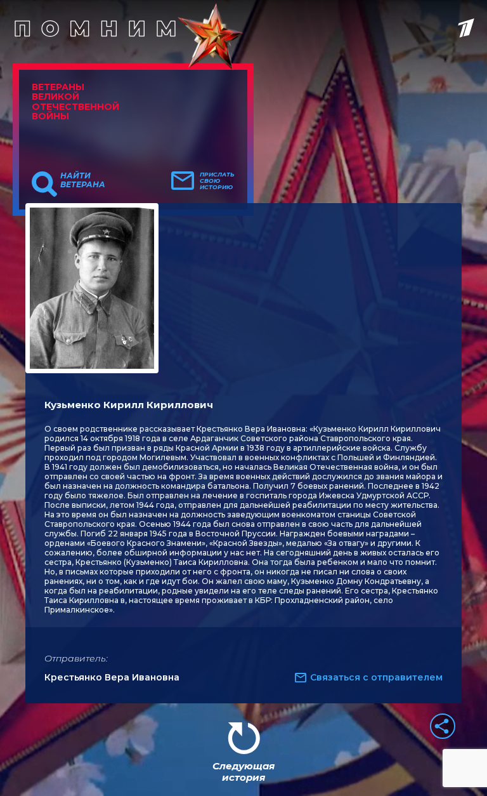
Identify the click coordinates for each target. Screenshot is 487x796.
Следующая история (243, 771)
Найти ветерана (82, 180)
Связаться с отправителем (376, 677)
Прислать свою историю (217, 180)
